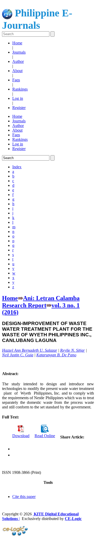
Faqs (16, 80)
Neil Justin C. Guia (17, 355)
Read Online (45, 436)
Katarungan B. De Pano (56, 355)
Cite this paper (24, 496)
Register (19, 107)
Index (17, 167)
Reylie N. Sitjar (72, 350)
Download (20, 436)
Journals (19, 52)
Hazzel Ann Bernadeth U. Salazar (29, 350)
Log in (17, 98)
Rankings (20, 89)
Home (17, 43)
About (17, 70)
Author (18, 61)
